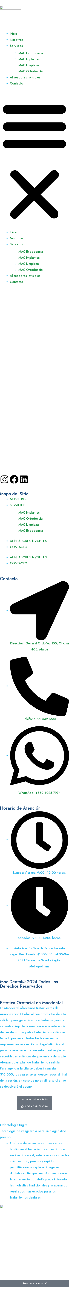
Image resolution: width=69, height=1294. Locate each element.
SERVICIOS (17, 505)
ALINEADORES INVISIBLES (28, 541)
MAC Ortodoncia (30, 71)
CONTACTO (18, 547)
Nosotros (16, 39)
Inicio (13, 33)
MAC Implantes (29, 59)
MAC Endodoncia (30, 53)
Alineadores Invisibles (25, 77)
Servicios (16, 45)
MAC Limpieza (28, 65)
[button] (34, 160)
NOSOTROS (18, 499)
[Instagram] (4, 479)
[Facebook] (14, 479)
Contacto (16, 83)
